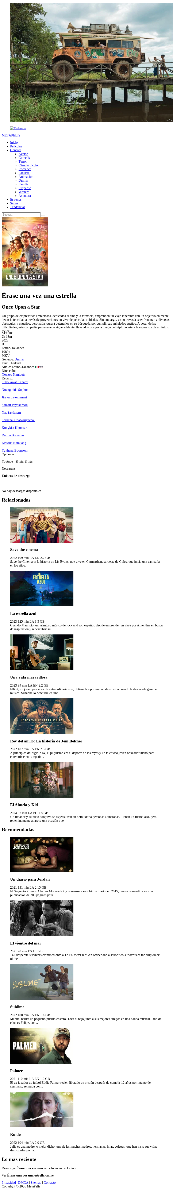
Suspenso (25, 188)
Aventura (25, 195)
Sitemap (36, 1182)
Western (24, 192)
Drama (23, 180)
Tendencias (17, 207)
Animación (26, 176)
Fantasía (24, 173)
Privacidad (9, 1182)
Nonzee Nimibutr (13, 374)
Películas (16, 146)
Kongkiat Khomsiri (14, 427)
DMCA (23, 1182)
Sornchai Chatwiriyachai (18, 420)
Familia (23, 184)
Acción (23, 154)
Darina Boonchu (13, 435)
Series (14, 203)
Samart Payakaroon (15, 405)
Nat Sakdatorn (11, 412)
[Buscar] (43, 215)
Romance (25, 169)
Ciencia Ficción (29, 165)
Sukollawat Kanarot (15, 382)
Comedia (25, 157)
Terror (23, 161)
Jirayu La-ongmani (14, 397)
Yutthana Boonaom (14, 450)
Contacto (50, 1182)
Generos (15, 150)
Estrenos (16, 199)
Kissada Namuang (14, 443)
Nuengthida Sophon (15, 389)
